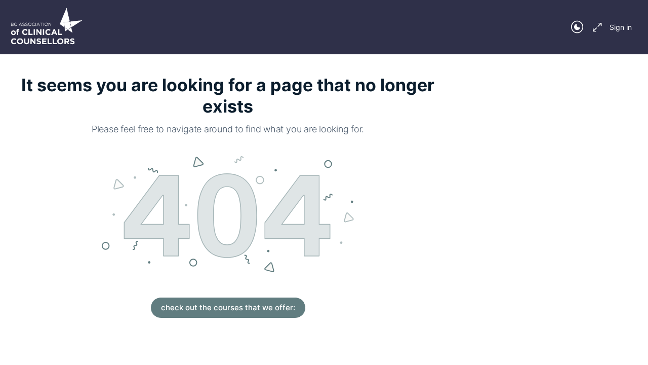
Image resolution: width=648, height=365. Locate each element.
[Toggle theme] (577, 27)
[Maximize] (595, 27)
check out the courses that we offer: (228, 307)
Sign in (621, 27)
